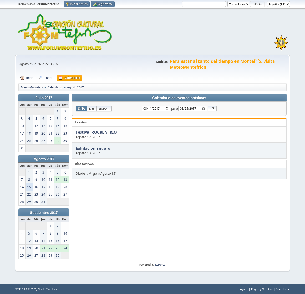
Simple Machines (47, 289)
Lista (81, 108)
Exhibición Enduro (93, 148)
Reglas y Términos (262, 289)
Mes (91, 108)
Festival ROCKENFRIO (96, 132)
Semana (104, 108)
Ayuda (244, 289)
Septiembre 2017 (44, 213)
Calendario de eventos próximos (179, 98)
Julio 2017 (44, 98)
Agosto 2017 (44, 159)
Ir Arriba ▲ (283, 289)
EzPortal (160, 265)
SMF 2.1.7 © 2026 (25, 289)
